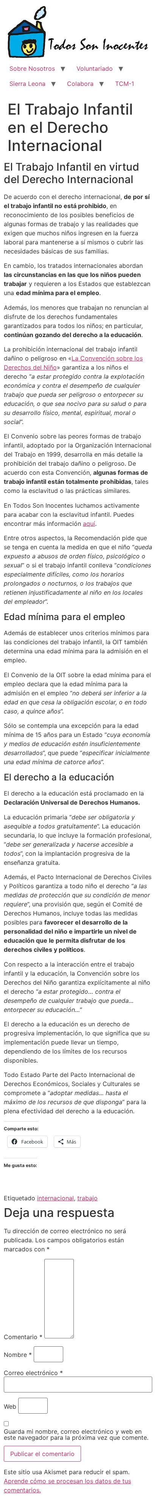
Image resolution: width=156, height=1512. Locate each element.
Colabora (80, 83)
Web (10, 1406)
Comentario (23, 1337)
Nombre (18, 1355)
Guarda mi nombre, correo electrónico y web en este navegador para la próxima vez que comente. (76, 1434)
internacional (55, 1198)
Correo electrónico (33, 1373)
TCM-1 (124, 83)
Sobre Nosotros (32, 68)
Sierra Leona (27, 83)
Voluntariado (94, 68)
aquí (89, 523)
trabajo (87, 1198)
